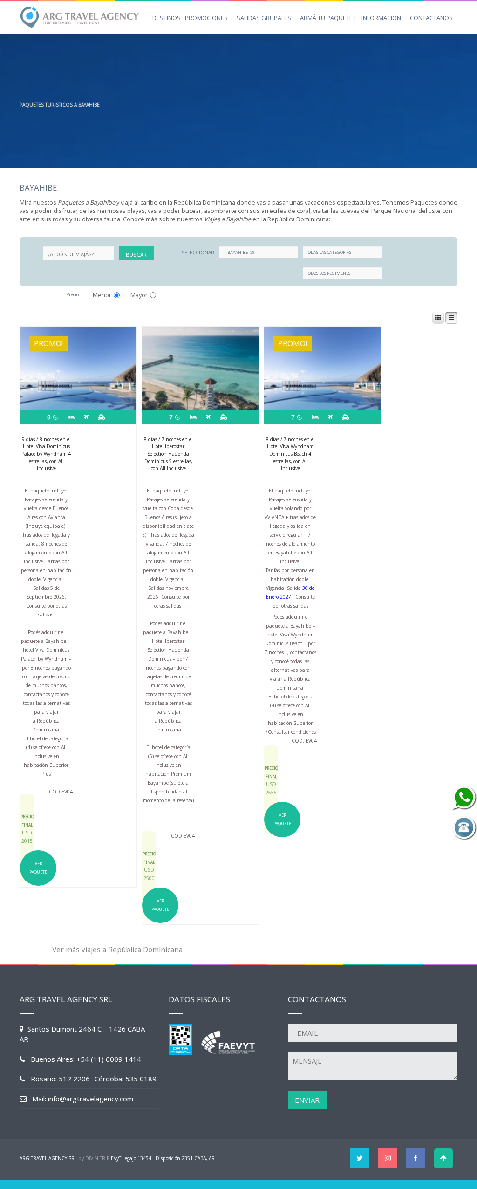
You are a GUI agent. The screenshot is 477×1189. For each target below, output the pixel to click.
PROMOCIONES (206, 18)
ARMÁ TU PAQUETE (326, 18)
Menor (102, 295)
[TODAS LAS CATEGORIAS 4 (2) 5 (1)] (342, 252)
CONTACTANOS (431, 18)
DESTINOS (166, 18)
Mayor (139, 295)
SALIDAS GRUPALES (264, 18)
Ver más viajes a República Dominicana (117, 950)
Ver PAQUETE (38, 868)
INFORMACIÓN (381, 18)
